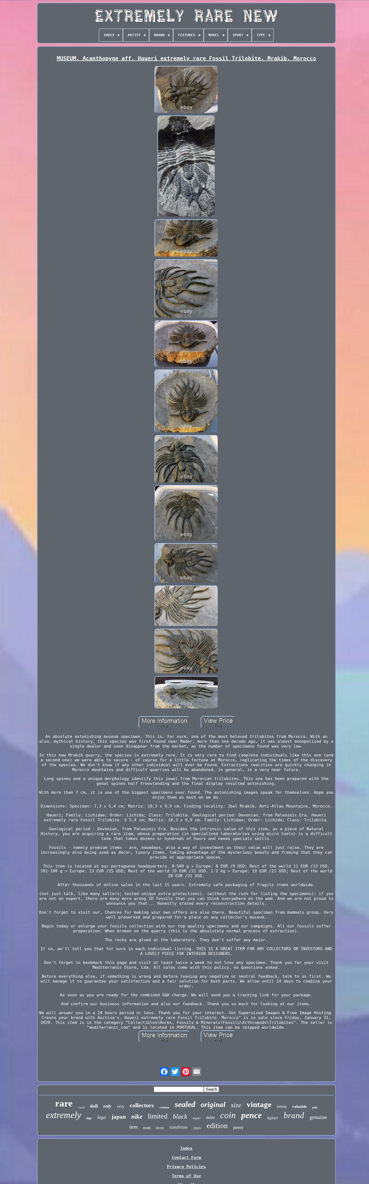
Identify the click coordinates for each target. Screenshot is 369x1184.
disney (160, 1128)
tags (89, 1118)
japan (119, 1117)
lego (101, 1117)
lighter (272, 1118)
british (282, 1107)
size (236, 1105)
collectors (142, 1105)
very (120, 1106)
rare (64, 1103)
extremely (63, 1115)
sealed (185, 1104)
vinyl (81, 1107)
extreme (164, 1107)
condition (178, 1127)
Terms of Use (186, 1175)
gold (314, 1107)
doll (94, 1106)
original (213, 1105)
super (197, 1118)
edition (217, 1125)
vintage (259, 1104)
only (107, 1106)
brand (294, 1115)
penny (238, 1127)
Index (186, 1148)
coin (228, 1115)
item (133, 1127)
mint (210, 1117)
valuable (299, 1106)
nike (136, 1116)
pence (251, 1115)
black (180, 1116)
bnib (146, 1128)
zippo (197, 1128)
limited (157, 1116)
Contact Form (186, 1157)
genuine (318, 1117)
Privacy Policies (186, 1166)
